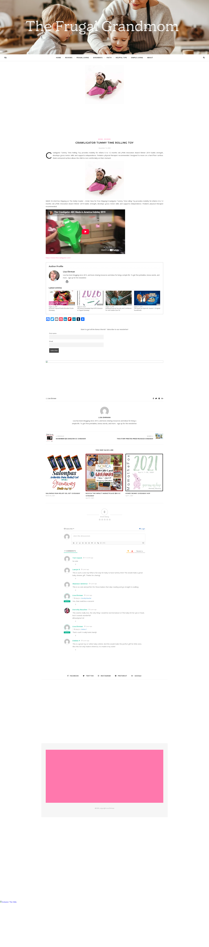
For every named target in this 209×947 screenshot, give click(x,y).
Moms (100, 139)
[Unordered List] (88, 543)
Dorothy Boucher (86, 598)
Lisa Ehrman (52, 398)
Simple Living (137, 58)
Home (58, 58)
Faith (109, 58)
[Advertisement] (104, 121)
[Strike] (82, 543)
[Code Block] (95, 543)
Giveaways (98, 58)
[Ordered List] (85, 543)
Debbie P (84, 629)
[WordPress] (67, 282)
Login (143, 529)
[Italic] (76, 543)
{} (101, 543)
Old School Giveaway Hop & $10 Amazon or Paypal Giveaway (90, 309)
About (150, 58)
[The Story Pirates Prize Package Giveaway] (159, 436)
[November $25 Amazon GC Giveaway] (50, 438)
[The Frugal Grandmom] (104, 776)
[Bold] (73, 543)
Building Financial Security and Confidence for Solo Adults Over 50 (118, 309)
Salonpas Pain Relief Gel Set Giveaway (63, 493)
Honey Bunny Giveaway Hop (138, 493)
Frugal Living (83, 58)
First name (52, 333)
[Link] (98, 543)
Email (51, 341)
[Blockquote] (92, 543)
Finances (129, 304)
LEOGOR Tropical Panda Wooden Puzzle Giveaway (61, 309)
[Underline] (79, 543)
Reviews (68, 58)
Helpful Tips (121, 58)
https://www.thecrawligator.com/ (58, 258)
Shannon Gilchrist (80, 584)
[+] (104, 543)
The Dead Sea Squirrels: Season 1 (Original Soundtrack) (147, 309)
